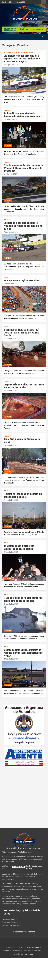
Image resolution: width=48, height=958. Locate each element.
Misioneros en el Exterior (14, 52)
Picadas (29, 52)
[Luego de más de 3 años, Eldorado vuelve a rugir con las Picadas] (24, 406)
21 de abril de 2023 (11, 604)
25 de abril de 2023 (11, 391)
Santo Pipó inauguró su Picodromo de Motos (22, 441)
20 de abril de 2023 (11, 659)
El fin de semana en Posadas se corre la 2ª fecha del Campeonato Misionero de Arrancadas (23, 168)
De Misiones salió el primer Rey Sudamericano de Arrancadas (19, 547)
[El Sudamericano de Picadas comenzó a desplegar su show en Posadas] (24, 619)
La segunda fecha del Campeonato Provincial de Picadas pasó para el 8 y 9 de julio (23, 225)
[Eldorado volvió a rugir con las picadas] (24, 299)
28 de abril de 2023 (11, 339)
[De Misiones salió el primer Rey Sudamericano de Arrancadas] (24, 567)
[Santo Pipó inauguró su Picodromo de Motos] (24, 460)
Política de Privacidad (10, 922)
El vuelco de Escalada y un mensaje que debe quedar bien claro (23, 495)
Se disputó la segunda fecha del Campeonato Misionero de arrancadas (23, 115)
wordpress (28, 954)
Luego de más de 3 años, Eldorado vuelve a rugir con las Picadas (24, 386)
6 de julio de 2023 (10, 174)
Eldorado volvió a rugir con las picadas (23, 280)
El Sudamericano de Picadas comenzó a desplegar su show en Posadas (23, 599)
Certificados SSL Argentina (24, 932)
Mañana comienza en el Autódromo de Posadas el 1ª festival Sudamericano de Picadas (23, 652)
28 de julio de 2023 (11, 65)
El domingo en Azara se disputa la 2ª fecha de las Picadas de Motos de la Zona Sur (21, 332)
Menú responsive (43, 2)
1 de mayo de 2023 (11, 284)
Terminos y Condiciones (11, 925)
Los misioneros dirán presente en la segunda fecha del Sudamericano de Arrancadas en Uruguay (22, 58)
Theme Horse (36, 951)
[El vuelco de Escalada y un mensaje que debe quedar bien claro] (24, 515)
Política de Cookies (9, 919)
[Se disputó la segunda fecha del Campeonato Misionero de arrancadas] (24, 135)
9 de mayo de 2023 (11, 232)
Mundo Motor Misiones (30, 947)
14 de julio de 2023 (11, 119)
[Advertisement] (24, 795)
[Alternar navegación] (5, 37)
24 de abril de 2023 (11, 500)
